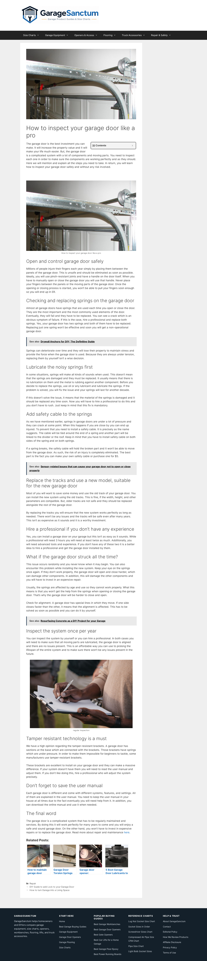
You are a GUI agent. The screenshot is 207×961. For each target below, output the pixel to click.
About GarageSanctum (174, 921)
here (126, 832)
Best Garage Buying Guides (72, 926)
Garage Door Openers (70, 937)
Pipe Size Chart (136, 946)
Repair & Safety (159, 35)
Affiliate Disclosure (172, 942)
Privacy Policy (170, 947)
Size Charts (29, 35)
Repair (33, 883)
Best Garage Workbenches (107, 924)
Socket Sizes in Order (139, 926)
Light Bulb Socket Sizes (140, 951)
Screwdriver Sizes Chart (140, 931)
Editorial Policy (170, 931)
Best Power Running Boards (107, 954)
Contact (167, 926)
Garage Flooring (67, 942)
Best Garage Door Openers (107, 929)
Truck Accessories (132, 35)
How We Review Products (175, 937)
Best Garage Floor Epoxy (106, 949)
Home (62, 921)
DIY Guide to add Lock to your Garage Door (52, 886)
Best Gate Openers (103, 934)
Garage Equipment (55, 35)
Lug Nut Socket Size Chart (141, 921)
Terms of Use (169, 952)
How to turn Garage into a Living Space (49, 890)
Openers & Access (84, 35)
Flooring (108, 35)
